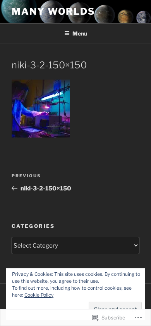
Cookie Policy (38, 295)
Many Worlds (53, 11)
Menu (79, 33)
